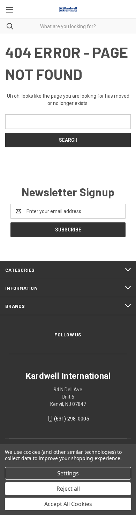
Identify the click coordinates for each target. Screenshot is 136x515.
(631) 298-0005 (71, 419)
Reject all (68, 488)
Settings (68, 473)
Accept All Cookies (68, 504)
